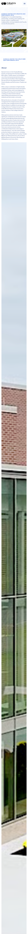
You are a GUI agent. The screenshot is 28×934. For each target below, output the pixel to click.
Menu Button (25, 3)
